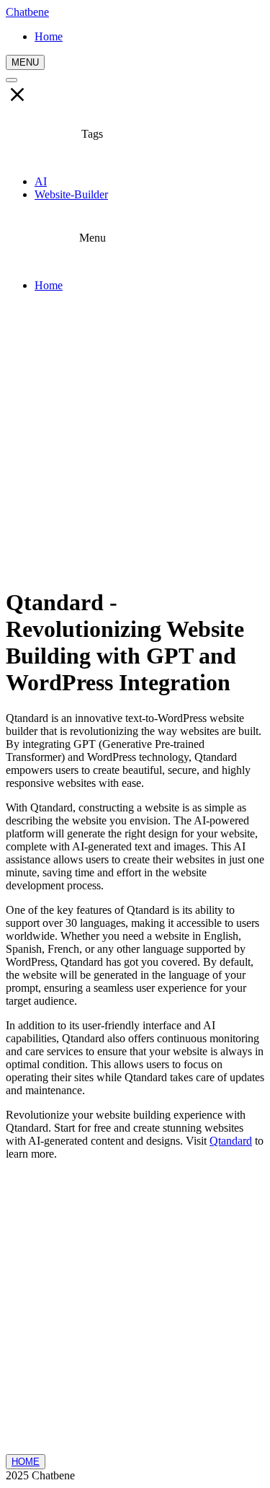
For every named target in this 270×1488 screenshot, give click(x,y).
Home (49, 285)
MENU (25, 62)
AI (41, 181)
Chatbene (27, 12)
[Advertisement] (135, 439)
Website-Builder (71, 194)
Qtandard (231, 1141)
